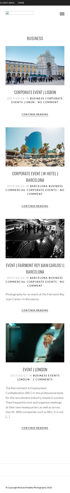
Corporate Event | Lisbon (35, 92)
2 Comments (43, 379)
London (23, 379)
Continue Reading (35, 114)
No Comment (48, 102)
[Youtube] (30, 481)
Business (37, 98)
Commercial (16, 190)
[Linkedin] (35, 481)
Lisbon (29, 102)
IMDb (21, 2)
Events (17, 102)
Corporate (54, 98)
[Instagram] (39, 481)
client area (7, 2)
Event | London (35, 369)
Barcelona (39, 186)
